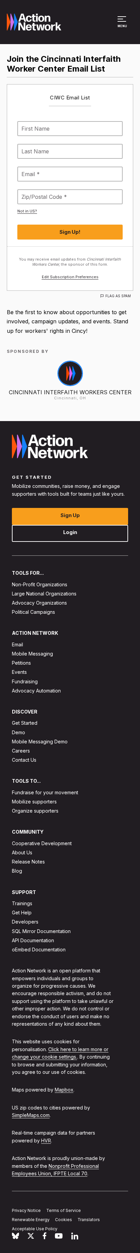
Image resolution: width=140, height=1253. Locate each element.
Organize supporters (35, 811)
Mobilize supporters (34, 801)
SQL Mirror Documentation (41, 931)
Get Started (24, 723)
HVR (46, 1140)
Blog (17, 871)
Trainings (22, 903)
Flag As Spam (118, 296)
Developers (25, 922)
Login (70, 532)
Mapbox (64, 1090)
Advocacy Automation (36, 690)
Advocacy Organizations (39, 603)
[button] (123, 25)
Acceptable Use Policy (34, 1228)
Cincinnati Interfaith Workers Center (70, 392)
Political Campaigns (33, 612)
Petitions (21, 663)
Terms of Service (63, 1210)
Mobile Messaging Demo (40, 741)
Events (19, 672)
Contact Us (24, 760)
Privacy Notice (26, 1210)
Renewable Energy (31, 1219)
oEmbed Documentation (39, 949)
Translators (88, 1219)
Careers (21, 751)
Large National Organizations (44, 593)
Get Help (22, 912)
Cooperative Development (42, 843)
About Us (22, 852)
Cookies (63, 1219)
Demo (18, 732)
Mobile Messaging (32, 654)
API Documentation (33, 940)
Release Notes (28, 862)
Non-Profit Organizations (39, 584)
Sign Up (70, 515)
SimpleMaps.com (31, 1115)
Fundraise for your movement (45, 792)
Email (17, 644)
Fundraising (25, 681)
